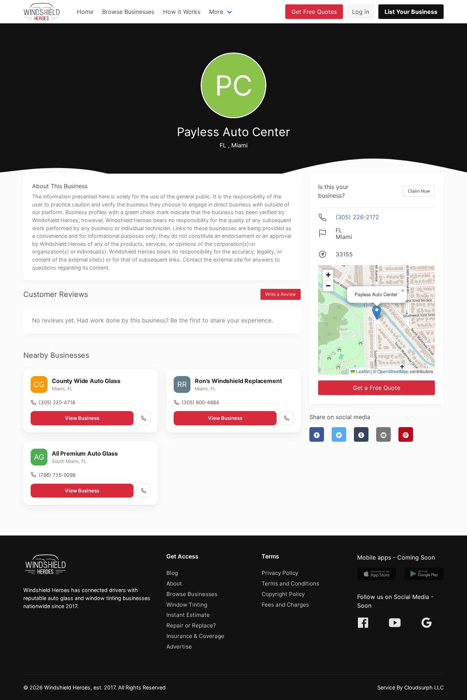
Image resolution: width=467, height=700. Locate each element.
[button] (376, 312)
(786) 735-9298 (57, 475)
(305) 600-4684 (200, 402)
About (174, 583)
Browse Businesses (128, 11)
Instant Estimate (188, 614)
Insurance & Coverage (195, 636)
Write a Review (280, 294)
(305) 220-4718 (57, 402)
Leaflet (362, 371)
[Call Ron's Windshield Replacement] (286, 418)
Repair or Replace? (191, 625)
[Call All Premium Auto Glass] (143, 491)
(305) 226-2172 (357, 217)
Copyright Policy (283, 594)
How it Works (181, 11)
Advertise (179, 646)
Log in (360, 11)
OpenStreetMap (393, 371)
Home (85, 11)
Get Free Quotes (314, 11)
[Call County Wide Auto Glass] (143, 418)
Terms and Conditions (290, 583)
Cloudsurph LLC (424, 687)
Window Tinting (186, 604)
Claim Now (419, 191)
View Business (82, 418)
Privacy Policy (280, 572)
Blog (172, 572)
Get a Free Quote (376, 387)
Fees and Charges (285, 604)
